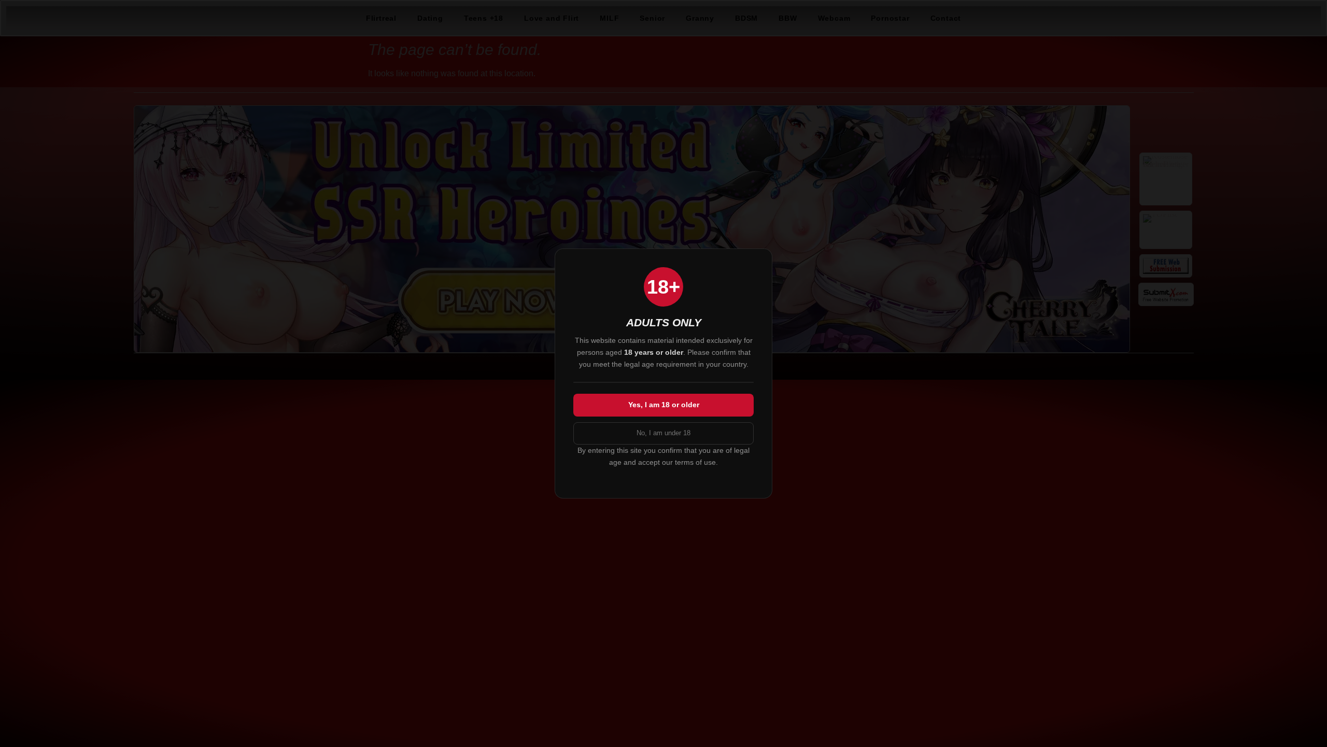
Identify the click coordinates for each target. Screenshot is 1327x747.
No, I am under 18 (663, 433)
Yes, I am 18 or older (663, 404)
